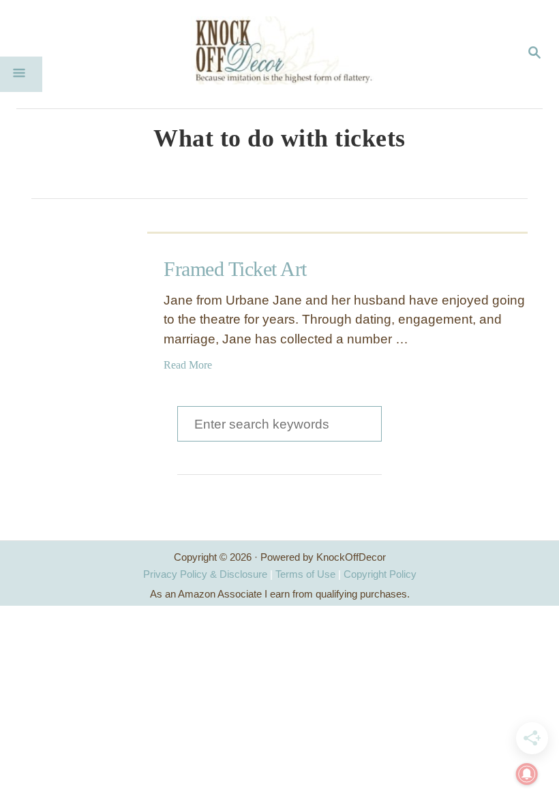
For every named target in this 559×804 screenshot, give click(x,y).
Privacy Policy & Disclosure (205, 574)
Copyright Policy (380, 574)
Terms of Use (305, 574)
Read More (188, 365)
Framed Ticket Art (235, 269)
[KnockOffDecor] (290, 54)
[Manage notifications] (527, 774)
